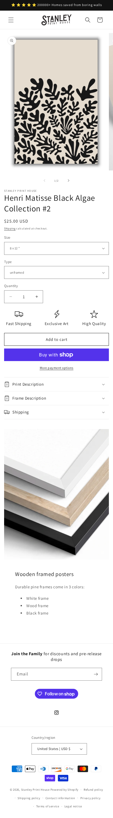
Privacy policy (90, 798)
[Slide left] (44, 181)
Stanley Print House (35, 790)
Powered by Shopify (64, 790)
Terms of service (47, 806)
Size (7, 237)
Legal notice (73, 806)
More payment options (57, 368)
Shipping (10, 228)
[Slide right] (69, 181)
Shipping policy (29, 798)
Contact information (60, 798)
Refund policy (93, 790)
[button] (11, 20)
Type (8, 261)
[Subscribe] (96, 674)
